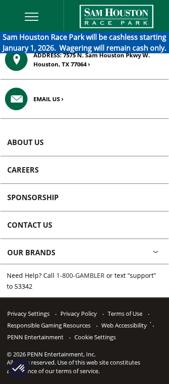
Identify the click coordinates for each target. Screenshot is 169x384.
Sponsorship (33, 197)
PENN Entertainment (35, 337)
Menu (16, 5)
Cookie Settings (95, 337)
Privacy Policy (78, 313)
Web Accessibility (124, 325)
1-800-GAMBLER (80, 275)
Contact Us (29, 225)
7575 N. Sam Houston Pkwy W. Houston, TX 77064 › (91, 59)
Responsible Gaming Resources (49, 325)
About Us (25, 142)
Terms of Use (125, 313)
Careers (23, 170)
